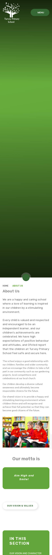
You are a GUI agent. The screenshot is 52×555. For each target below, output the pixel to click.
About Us (17, 286)
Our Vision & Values (20, 506)
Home (5, 286)
